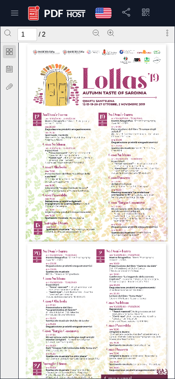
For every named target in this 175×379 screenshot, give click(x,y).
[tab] (9, 53)
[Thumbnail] (9, 51)
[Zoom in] (110, 32)
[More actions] (167, 32)
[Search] (7, 32)
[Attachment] (9, 86)
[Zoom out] (96, 32)
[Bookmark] (9, 69)
